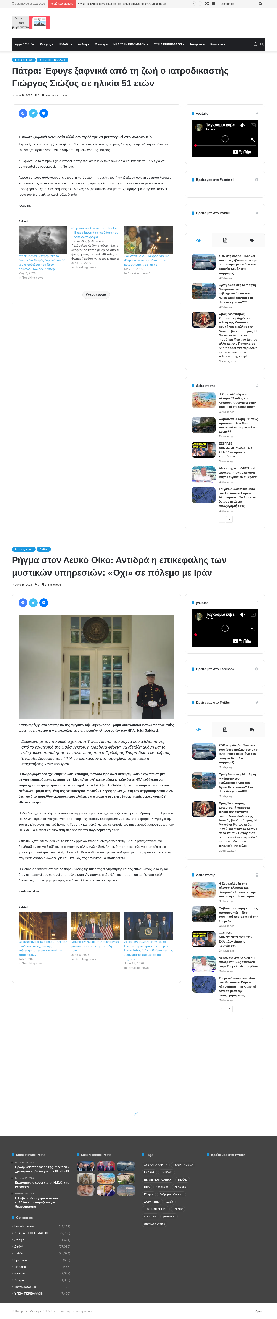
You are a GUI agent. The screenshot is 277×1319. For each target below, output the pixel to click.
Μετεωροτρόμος (25, 1286)
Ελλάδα (64, 44)
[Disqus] (96, 370)
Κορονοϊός (162, 1187)
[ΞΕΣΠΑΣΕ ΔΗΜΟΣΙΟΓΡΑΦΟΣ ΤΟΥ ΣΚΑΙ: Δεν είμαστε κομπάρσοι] (204, 450)
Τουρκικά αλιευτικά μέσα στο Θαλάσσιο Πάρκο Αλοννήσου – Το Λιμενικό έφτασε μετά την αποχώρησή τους (237, 497)
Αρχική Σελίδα (24, 44)
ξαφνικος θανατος (154, 1223)
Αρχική (259, 1311)
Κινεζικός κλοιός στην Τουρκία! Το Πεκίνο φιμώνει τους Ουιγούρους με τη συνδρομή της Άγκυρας (138, 3)
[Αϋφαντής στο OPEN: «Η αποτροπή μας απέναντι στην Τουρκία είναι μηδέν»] (204, 474)
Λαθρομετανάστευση (171, 1194)
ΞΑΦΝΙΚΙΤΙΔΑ (152, 1201)
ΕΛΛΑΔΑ (149, 1172)
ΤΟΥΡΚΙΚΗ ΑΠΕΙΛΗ (155, 1209)
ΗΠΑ (147, 1187)
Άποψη (100, 44)
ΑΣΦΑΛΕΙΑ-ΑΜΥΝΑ (155, 1164)
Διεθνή (82, 44)
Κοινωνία (216, 44)
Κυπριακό (180, 1187)
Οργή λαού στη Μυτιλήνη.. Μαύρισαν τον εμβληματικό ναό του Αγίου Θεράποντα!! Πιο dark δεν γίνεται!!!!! (238, 293)
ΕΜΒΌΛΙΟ (166, 1172)
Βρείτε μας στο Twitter (213, 213)
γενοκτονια (97, 294)
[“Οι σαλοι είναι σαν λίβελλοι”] (86, 1178)
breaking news (23, 59)
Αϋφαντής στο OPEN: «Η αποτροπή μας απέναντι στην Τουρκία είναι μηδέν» (238, 473)
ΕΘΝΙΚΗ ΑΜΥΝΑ (183, 1164)
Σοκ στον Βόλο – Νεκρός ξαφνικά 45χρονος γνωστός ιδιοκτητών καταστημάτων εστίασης (146, 260)
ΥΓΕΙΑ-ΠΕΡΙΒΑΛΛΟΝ (168, 44)
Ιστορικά (196, 44)
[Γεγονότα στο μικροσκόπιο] (31, 22)
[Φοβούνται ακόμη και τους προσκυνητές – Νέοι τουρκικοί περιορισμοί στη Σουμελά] (204, 425)
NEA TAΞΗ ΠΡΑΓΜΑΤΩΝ (129, 44)
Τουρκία (178, 1209)
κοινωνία (20, 1273)
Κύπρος (45, 44)
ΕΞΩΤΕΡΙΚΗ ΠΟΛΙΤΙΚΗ (158, 1179)
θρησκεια (20, 1260)
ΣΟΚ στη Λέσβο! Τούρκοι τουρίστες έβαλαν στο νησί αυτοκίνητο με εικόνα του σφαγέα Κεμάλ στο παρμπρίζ (238, 264)
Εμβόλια (182, 1179)
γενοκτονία (150, 1216)
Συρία (169, 1201)
